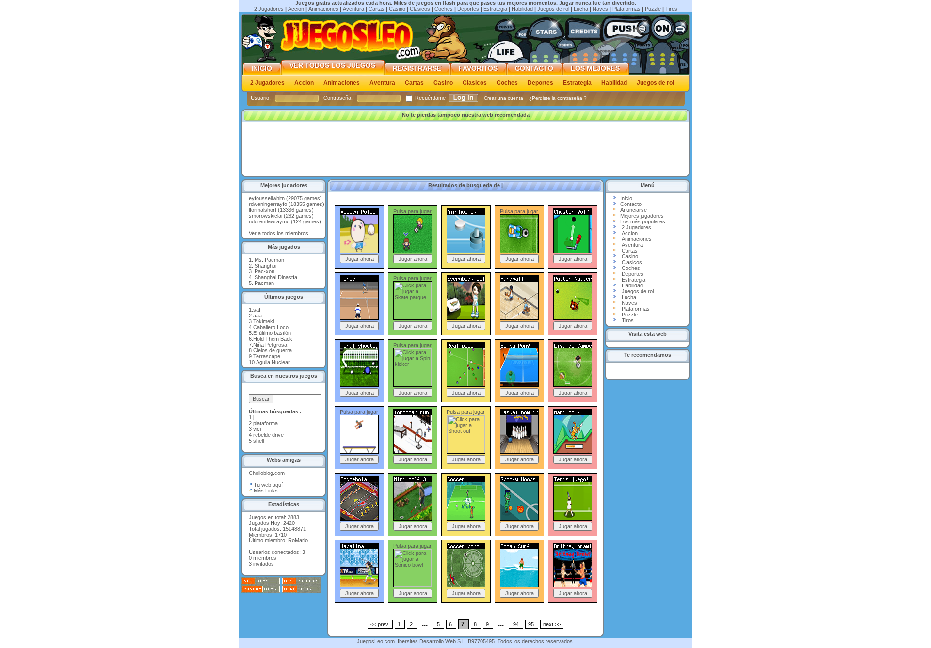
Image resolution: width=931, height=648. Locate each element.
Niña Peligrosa (270, 345)
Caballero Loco (271, 327)
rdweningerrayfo (268, 204)
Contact (629, 204)
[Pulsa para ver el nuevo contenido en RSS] (260, 582)
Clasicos (420, 9)
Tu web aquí (268, 485)
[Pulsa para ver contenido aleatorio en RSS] (260, 591)
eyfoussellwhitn (267, 198)
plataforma (265, 423)
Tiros (671, 9)
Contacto (534, 68)
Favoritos (478, 68)
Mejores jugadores (642, 216)
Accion (296, 9)
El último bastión (272, 333)
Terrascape (266, 356)
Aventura (353, 9)
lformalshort (262, 210)
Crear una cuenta (504, 98)
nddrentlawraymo (269, 221)
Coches (443, 9)
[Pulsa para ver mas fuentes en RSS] (301, 591)
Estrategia (495, 9)
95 (531, 624)
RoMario (298, 540)
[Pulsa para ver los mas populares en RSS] (301, 582)
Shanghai (265, 266)
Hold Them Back (272, 339)
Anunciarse (633, 210)
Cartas (377, 9)
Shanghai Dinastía (276, 277)
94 (516, 624)
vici (257, 429)
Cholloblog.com (267, 473)
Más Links (266, 490)
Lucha (581, 9)
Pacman (264, 283)
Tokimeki (263, 321)
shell (258, 440)
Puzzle (653, 9)
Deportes (468, 9)
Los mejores (595, 68)
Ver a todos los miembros (278, 233)
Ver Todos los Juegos (332, 66)
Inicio (262, 68)
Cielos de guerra (272, 350)
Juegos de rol (553, 9)
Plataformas (626, 9)
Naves (600, 9)
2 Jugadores (269, 9)
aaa (257, 315)
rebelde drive (268, 435)
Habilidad (522, 9)
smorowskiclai (265, 216)
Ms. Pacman (269, 260)
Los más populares (642, 221)
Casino (397, 9)
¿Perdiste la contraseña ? (558, 98)
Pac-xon (264, 271)
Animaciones (323, 9)
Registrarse (417, 68)
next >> (552, 624)
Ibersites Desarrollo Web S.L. (432, 641)
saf (256, 310)
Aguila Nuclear (273, 362)
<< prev (380, 624)
